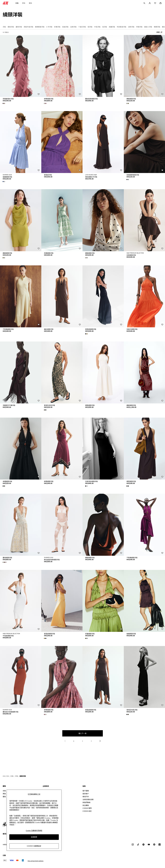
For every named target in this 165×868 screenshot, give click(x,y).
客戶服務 (85, 791)
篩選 (158, 32)
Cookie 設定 (87, 811)
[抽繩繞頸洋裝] (20, 142)
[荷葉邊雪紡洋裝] (20, 66)
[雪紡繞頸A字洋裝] (103, 142)
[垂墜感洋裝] (62, 142)
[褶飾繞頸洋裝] (103, 372)
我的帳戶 (85, 793)
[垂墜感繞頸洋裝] (103, 296)
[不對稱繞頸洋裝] (20, 296)
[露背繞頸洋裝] (20, 525)
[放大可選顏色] (4, 103)
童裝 (30, 3)
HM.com (6, 776)
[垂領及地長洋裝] (62, 372)
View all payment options (35, 861)
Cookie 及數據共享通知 (34, 830)
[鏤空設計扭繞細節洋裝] (20, 677)
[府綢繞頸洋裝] (62, 220)
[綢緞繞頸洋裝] (20, 220)
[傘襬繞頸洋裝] (20, 449)
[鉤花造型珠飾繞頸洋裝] (62, 525)
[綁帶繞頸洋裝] (62, 66)
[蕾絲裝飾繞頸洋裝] (103, 66)
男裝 (23, 3)
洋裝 (16, 776)
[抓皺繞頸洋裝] (103, 601)
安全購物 (85, 805)
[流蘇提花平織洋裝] (20, 372)
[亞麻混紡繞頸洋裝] (103, 449)
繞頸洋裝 (23, 776)
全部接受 (34, 837)
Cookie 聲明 (87, 808)
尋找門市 (85, 796)
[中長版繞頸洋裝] (20, 601)
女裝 (17, 3)
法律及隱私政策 (88, 799)
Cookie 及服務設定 (34, 846)
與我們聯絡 (86, 802)
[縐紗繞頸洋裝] (62, 296)
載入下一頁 (82, 733)
